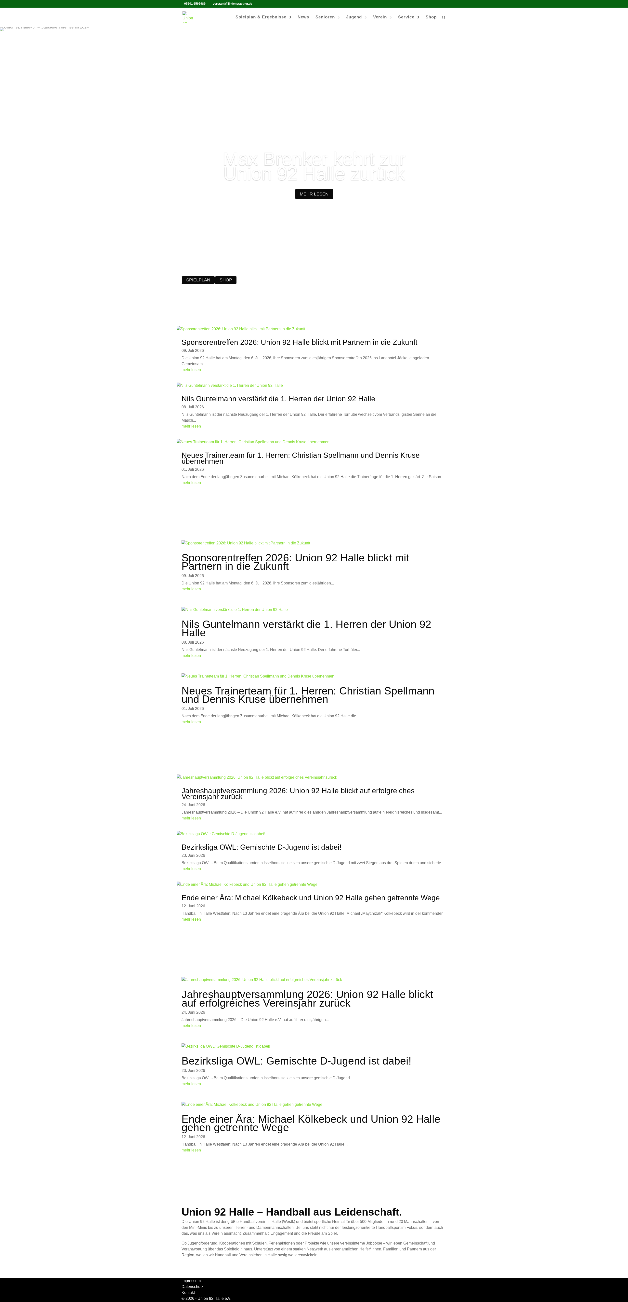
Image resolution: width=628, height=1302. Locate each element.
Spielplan (198, 280)
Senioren (325, 17)
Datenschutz (192, 1287)
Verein (380, 17)
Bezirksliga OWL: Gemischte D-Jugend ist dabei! (261, 847)
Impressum (191, 1281)
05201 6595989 (195, 3)
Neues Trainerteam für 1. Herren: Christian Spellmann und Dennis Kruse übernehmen (301, 458)
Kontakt (188, 1292)
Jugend (354, 17)
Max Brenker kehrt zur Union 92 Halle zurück (314, 166)
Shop (431, 17)
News (303, 17)
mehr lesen (314, 194)
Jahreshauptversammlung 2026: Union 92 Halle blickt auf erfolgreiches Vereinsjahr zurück (298, 794)
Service (406, 17)
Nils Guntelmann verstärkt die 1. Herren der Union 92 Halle (278, 399)
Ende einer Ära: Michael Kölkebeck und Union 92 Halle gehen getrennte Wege (311, 898)
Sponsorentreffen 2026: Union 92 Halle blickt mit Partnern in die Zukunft (299, 342)
